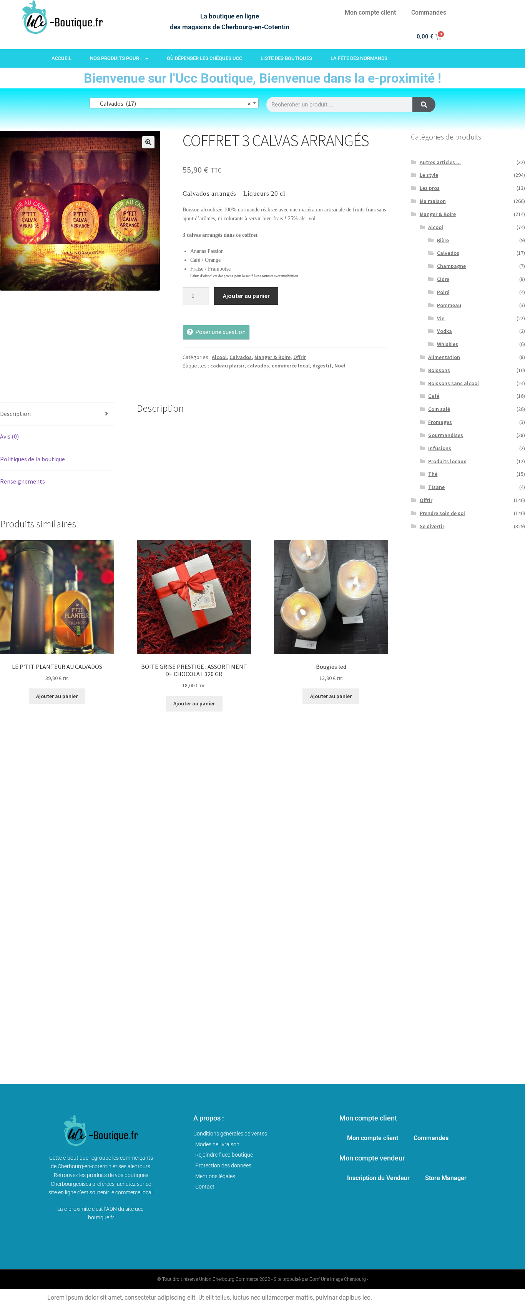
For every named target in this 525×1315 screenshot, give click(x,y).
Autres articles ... (440, 162)
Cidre (443, 279)
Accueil (61, 58)
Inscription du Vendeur (378, 1178)
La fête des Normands (359, 58)
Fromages (440, 422)
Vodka (444, 331)
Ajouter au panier (246, 295)
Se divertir (432, 526)
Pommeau (449, 305)
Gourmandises (445, 435)
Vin (441, 318)
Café (433, 395)
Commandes (428, 12)
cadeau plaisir (227, 365)
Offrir (299, 357)
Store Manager (446, 1178)
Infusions (439, 448)
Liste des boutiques (286, 58)
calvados (258, 365)
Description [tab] (15, 413)
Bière (443, 240)
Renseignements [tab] (22, 481)
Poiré (443, 292)
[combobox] (174, 103)
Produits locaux (447, 461)
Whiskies (447, 344)
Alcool (219, 357)
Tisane (436, 487)
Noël (340, 365)
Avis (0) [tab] (9, 436)
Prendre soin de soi (442, 513)
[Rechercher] (423, 104)
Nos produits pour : (115, 58)
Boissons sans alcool (453, 383)
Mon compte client (370, 12)
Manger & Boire (272, 357)
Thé (432, 473)
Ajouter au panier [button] (57, 696)
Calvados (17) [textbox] (172, 103)
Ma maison (433, 201)
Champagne (451, 266)
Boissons (439, 370)
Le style (429, 174)
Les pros (430, 188)
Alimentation (444, 357)
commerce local (291, 365)
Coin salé (439, 409)
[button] (148, 142)
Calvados (240, 357)
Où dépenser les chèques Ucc (204, 58)
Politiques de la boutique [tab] (32, 459)
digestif (322, 365)
